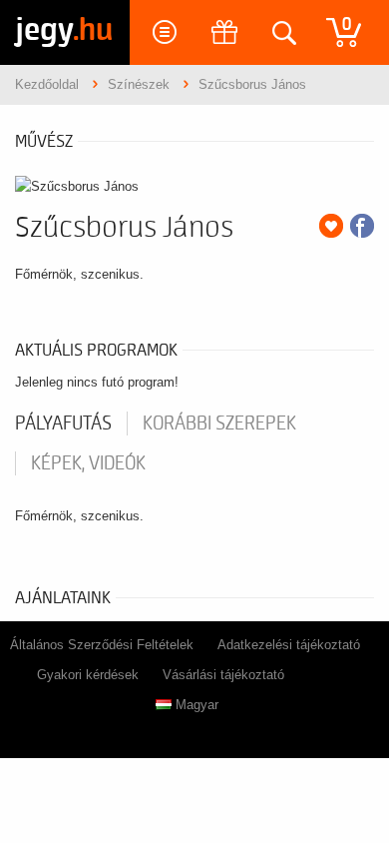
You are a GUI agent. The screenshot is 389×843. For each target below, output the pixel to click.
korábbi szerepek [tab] (219, 423)
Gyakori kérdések (88, 674)
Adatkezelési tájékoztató (288, 644)
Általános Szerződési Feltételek (102, 644)
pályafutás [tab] (63, 423)
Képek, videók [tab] (88, 463)
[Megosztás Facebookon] (362, 226)
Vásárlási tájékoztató (223, 674)
